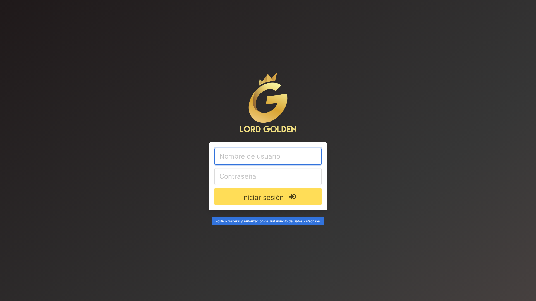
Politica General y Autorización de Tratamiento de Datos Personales (268, 221)
